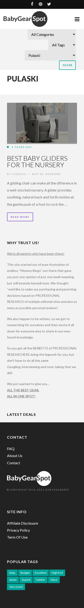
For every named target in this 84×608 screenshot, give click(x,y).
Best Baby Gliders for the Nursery (37, 161)
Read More (20, 216)
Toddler (40, 579)
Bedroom (53, 174)
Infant (13, 579)
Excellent (40, 572)
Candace (19, 174)
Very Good (16, 586)
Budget (25, 572)
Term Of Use (17, 537)
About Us (14, 455)
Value (53, 579)
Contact (13, 463)
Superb (26, 579)
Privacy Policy (18, 530)
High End (57, 572)
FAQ (10, 448)
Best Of (38, 174)
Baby (12, 572)
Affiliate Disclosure (22, 523)
